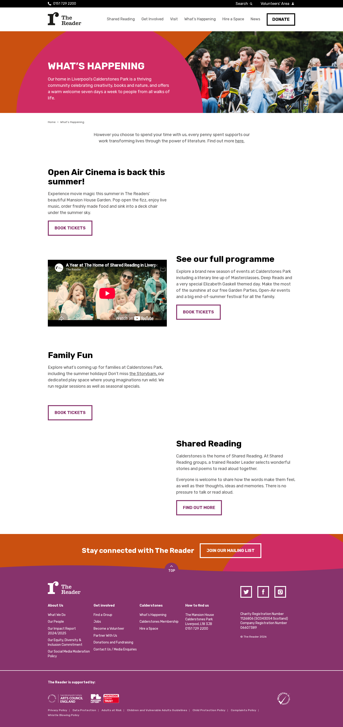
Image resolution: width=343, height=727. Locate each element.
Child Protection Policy (208, 710)
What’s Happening (200, 19)
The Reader (64, 18)
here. (240, 141)
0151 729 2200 (64, 4)
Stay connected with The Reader (138, 550)
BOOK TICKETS (70, 228)
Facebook (263, 592)
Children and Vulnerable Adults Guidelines (157, 710)
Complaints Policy (243, 710)
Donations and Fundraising (113, 642)
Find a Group (103, 615)
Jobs (97, 622)
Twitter (246, 592)
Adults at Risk (112, 710)
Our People (56, 622)
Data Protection (84, 710)
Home (52, 122)
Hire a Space (233, 19)
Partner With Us (105, 636)
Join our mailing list (230, 550)
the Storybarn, (143, 373)
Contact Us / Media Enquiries (115, 649)
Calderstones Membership (159, 622)
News (255, 19)
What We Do (57, 615)
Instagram (280, 592)
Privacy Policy (57, 710)
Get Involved (152, 19)
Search (242, 3)
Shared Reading (121, 19)
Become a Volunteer (109, 629)
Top (171, 571)
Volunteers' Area (275, 3)
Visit (174, 19)
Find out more (199, 507)
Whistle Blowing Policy (63, 715)
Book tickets (70, 412)
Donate (281, 19)
